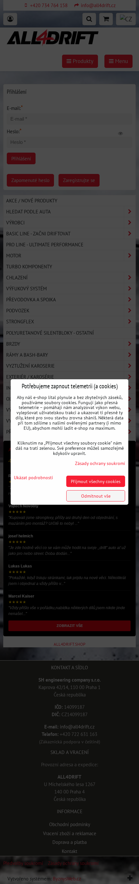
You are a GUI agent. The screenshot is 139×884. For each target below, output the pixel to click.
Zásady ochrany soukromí (100, 463)
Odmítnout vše (96, 496)
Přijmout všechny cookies (96, 481)
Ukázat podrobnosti (33, 477)
